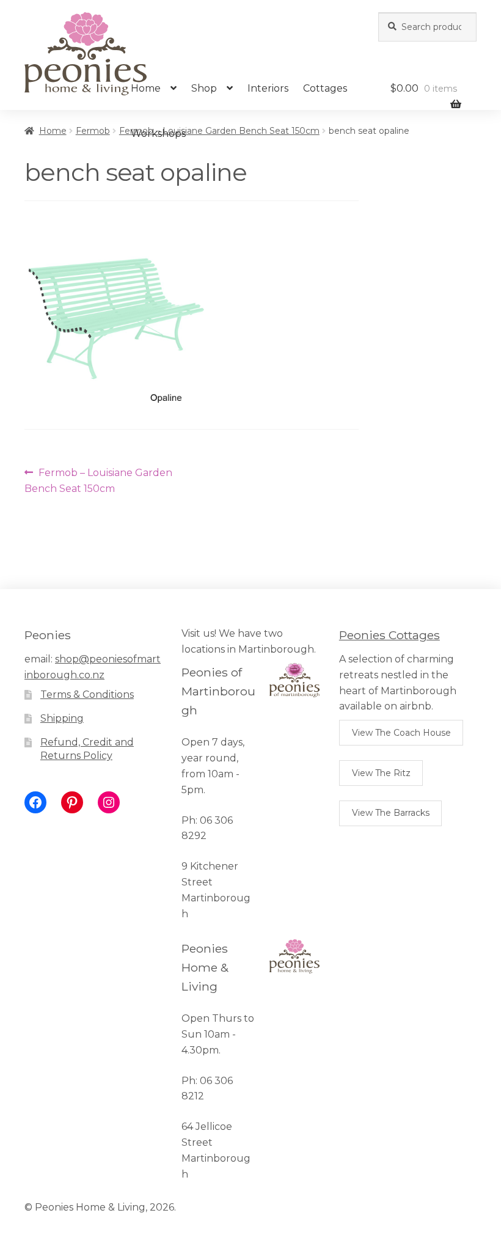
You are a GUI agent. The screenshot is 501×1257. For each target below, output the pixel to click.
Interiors (267, 88)
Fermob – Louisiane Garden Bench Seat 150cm (98, 480)
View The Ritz (381, 773)
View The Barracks (391, 812)
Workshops (158, 133)
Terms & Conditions (87, 694)
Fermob (93, 130)
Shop (204, 88)
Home (146, 88)
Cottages (325, 88)
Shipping (62, 718)
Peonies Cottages (389, 635)
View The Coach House (401, 732)
